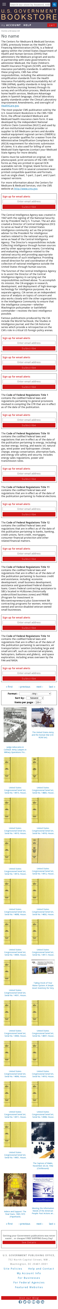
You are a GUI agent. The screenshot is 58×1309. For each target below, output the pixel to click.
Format (12, 693)
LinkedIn (42, 1301)
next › (39, 686)
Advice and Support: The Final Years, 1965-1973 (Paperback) (15, 1214)
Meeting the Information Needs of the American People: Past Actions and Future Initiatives (43, 1211)
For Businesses (29, 1277)
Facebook (20, 1301)
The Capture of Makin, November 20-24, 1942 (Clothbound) (43, 1166)
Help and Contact (41, 1268)
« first (9, 686)
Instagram (29, 1301)
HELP (27, 25)
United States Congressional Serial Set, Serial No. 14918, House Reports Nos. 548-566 (43, 831)
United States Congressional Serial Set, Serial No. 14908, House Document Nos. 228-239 (43, 1114)
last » (52, 686)
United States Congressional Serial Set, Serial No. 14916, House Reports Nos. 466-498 (43, 1074)
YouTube (33, 1301)
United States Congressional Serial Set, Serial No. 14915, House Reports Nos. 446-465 (15, 790)
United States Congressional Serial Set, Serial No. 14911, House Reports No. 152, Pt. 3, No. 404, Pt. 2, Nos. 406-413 (15, 1114)
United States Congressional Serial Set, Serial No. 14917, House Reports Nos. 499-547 (43, 952)
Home (4, 30)
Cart (52, 25)
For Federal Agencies (29, 1282)
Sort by (19, 698)
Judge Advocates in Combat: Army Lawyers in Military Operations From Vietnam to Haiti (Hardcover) (15, 749)
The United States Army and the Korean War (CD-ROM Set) (43, 735)
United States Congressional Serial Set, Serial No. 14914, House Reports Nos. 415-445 (15, 871)
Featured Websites (29, 1287)
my (11, 25)
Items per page (24, 702)
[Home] (29, 18)
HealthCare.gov (10, 105)
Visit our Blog (29, 1298)
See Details (29, 1242)
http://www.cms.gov (25, 188)
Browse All (14, 30)
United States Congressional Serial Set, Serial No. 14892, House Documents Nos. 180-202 (43, 912)
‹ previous (24, 686)
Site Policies (13, 1268)
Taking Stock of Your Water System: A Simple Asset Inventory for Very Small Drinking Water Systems (43, 985)
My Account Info (29, 1273)
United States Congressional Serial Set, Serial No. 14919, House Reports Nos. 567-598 (15, 831)
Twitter (24, 1301)
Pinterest (38, 1301)
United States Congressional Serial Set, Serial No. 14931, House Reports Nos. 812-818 (15, 993)
